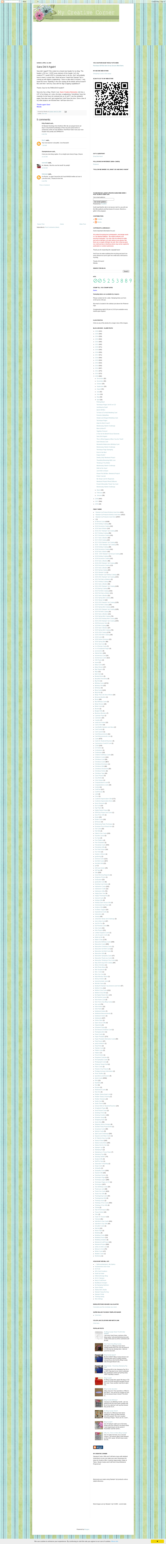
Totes (96, 1214)
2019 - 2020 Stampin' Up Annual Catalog (107, 554)
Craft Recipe (99, 792)
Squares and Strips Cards (103, 1136)
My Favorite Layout (100, 997)
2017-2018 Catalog (101, 540)
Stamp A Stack (99, 1140)
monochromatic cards (101, 981)
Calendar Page (99, 715)
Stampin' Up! (99, 1147)
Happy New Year (100, 893)
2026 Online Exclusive (102, 639)
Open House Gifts (100, 1023)
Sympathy (98, 1168)
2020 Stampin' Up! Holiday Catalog (105, 574)
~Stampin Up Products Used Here (105, 517)
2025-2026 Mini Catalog (102, 635)
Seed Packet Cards (101, 1110)
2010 (97, 373)
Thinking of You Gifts (101, 1205)
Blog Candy (98, 690)
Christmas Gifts (99, 766)
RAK (96, 1080)
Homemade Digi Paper (102, 905)
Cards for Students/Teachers (103, 741)
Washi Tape (98, 1230)
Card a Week (99, 725)
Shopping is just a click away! (102, 73)
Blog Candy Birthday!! (110, 1400)
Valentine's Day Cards (101, 1221)
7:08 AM (44, 145)
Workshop (98, 1256)
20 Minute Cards (100, 521)
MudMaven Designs (101, 1283)
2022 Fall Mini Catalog (102, 591)
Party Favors (99, 1041)
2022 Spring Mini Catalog (103, 598)
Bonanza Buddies (100, 697)
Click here (96, 1323)
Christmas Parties (100, 771)
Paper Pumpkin (99, 1036)
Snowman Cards (100, 1129)
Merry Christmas (100, 965)
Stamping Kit (99, 1150)
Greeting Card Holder (101, 884)
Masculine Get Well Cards (103, 951)
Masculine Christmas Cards (103, 946)
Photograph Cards (100, 1062)
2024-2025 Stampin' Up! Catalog (105, 621)
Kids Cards (98, 928)
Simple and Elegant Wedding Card (107, 418)
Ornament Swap (100, 1027)
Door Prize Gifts (99, 815)
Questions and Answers (102, 1076)
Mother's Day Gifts (100, 993)
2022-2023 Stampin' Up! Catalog (105, 602)
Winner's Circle (99, 1249)
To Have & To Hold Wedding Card (107, 412)
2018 (97, 352)
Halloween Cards (100, 886)
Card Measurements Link (102, 736)
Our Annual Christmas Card (103, 1029)
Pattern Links (99, 1050)
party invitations (99, 1043)
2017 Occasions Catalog (102, 535)
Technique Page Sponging (105, 449)
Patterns (97, 1053)
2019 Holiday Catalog (101, 556)
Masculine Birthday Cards (103, 942)
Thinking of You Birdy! (103, 463)
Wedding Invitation (100, 1240)
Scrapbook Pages (100, 1108)
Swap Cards (98, 1166)
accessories (98, 651)
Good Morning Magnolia (102, 875)
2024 (97, 336)
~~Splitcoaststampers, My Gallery (105, 1264)
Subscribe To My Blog (101, 1163)
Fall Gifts (97, 831)
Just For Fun (98, 923)
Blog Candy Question (110, 1389)
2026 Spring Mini (100, 641)
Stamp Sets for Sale (101, 1145)
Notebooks (98, 1018)
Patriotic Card (99, 1048)
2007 (97, 501)
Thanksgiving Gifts (100, 1198)
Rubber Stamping (100, 1099)
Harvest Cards (99, 898)
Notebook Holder (100, 1011)
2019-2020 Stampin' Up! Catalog (105, 563)
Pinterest (96, 164)
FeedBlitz (104, 204)
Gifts (96, 872)
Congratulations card (101, 782)
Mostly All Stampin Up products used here (107, 986)
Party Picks (98, 1046)
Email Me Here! (98, 156)
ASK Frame (98, 660)
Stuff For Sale (99, 1161)
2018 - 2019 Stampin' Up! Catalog (105, 544)
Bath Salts (98, 674)
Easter (97, 817)
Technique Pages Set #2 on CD (106, 404)
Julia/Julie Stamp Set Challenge (105, 919)
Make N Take (99, 939)
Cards (97, 738)
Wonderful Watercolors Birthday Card (108, 444)
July (98, 392)
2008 (97, 498)
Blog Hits (97, 692)
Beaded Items (99, 676)
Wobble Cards (99, 1253)
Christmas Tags (99, 773)
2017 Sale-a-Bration (101, 538)
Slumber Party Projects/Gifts (103, 1126)
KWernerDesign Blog (101, 1276)
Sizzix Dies (98, 1122)
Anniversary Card (100, 655)
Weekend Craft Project (102, 1242)
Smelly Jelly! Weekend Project (106, 457)
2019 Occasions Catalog (102, 558)
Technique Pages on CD (102, 1182)
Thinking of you (99, 1200)
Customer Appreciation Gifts (103, 799)
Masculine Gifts (99, 953)
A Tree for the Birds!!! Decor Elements (108, 434)
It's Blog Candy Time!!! (111, 1411)
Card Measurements (101, 734)
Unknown (45, 174)
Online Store (99, 1020)
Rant (96, 1085)
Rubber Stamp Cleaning (102, 1096)
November (100, 381)
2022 (97, 342)
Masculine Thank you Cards (103, 958)
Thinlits (97, 1207)
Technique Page (100, 1177)
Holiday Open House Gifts (103, 902)
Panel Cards (99, 1034)
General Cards (99, 859)
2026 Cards (98, 637)
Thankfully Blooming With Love (106, 460)
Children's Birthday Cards (103, 755)
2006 (97, 504)
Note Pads (98, 1009)
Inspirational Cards (100, 912)
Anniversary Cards (100, 658)
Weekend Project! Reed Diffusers (107, 481)
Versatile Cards (99, 1226)
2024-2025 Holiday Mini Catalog (105, 618)
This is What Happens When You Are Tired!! (110, 439)
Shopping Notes (100, 1120)
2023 (97, 339)
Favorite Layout (99, 835)
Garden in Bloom (100, 854)
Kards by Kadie (99, 1273)
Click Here (98, 1315)
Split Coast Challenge (101, 1133)
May (98, 397)
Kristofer (99, 219)
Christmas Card (99, 759)
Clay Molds (98, 778)
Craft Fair (98, 789)
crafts (96, 794)
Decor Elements (100, 803)
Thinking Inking (99, 1296)
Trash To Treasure (100, 1217)
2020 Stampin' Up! (100, 572)
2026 (97, 331)
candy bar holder (100, 722)
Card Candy (98, 729)
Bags (96, 671)
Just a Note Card (100, 921)
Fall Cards (98, 829)
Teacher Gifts (99, 1173)
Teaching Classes (100, 1175)
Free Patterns (99, 840)
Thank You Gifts (99, 1193)
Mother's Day (99, 988)
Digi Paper (98, 808)
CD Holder (98, 748)
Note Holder (98, 1006)
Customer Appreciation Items (103, 801)
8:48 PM (44, 134)
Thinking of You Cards (101, 1203)
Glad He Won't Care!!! (103, 423)
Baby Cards (98, 665)
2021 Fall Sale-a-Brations (103, 579)
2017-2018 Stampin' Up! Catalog (105, 542)
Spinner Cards (99, 1131)
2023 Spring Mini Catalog (103, 607)
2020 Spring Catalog (101, 570)
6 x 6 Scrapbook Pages (102, 648)
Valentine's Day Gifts (101, 1223)
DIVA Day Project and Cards (103, 812)
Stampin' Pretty (99, 1294)
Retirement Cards (100, 1089)
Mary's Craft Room (100, 1280)
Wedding (97, 1233)
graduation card (100, 882)
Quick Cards (98, 1078)
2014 (97, 363)
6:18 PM (44, 181)
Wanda (99, 222)
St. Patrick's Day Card (101, 1138)
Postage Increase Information (104, 1071)
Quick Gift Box (101, 410)
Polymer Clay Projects (101, 1069)
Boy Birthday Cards (101, 701)
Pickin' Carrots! (101, 476)
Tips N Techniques (100, 1210)
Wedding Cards (99, 1235)
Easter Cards (99, 819)
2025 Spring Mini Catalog (103, 630)
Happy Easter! (101, 455)
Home (62, 224)
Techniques (98, 1184)
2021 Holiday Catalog (101, 581)
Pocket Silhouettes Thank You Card (107, 484)
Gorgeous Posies (100, 877)
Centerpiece (98, 750)
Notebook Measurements (102, 1013)
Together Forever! (102, 431)
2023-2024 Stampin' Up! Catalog (105, 609)
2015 (97, 360)
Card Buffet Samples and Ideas (104, 727)
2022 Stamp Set (100, 600)
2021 (97, 344)
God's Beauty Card (102, 442)
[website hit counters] (113, 282)
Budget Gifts (98, 711)
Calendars (98, 718)
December (100, 378)
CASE (97, 745)
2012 (97, 368)
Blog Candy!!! (108, 1422)
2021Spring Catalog (101, 588)
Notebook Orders (100, 1016)
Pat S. (44, 140)
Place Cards (98, 1066)
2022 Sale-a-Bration (101, 595)
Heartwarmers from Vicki (102, 1266)
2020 (97, 347)
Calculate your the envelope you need (105, 1307)
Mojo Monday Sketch (101, 976)
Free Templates (99, 842)
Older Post (82, 224)
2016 (97, 357)
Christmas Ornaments (101, 769)
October (99, 384)
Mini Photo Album (100, 967)
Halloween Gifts (100, 891)
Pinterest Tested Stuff (101, 1064)
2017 (97, 355)
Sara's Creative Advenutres (69, 92)
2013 (97, 365)
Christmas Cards (100, 762)
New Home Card (100, 999)
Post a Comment (45, 185)
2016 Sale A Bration (101, 528)
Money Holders (99, 979)
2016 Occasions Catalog (102, 526)
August (99, 389)
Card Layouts (99, 732)
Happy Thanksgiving (101, 895)
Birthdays (98, 688)
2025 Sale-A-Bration (101, 628)
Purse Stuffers (99, 1073)
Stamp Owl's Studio (101, 1290)
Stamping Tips (99, 1154)
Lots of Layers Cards (101, 935)
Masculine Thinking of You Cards (105, 960)
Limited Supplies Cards (102, 933)
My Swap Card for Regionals (105, 479)
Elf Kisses (98, 822)
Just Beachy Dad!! (102, 407)
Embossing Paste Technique (103, 824)
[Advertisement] (83, 43)
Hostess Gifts (99, 907)
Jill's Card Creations (101, 1271)
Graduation (98, 879)
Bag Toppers (99, 669)
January (99, 495)
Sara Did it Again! (102, 436)
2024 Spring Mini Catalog (103, 616)
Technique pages (100, 1180)
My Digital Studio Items (102, 995)
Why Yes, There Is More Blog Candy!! (115, 1433)
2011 (97, 371)
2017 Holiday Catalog (101, 533)
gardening (98, 856)
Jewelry (97, 916)
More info (114, 1541)
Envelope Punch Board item (103, 826)
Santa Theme (99, 1103)
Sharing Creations (100, 1115)
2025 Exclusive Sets (101, 623)
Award (97, 662)
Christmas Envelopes (101, 764)
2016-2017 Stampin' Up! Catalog (105, 531)
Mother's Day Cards (101, 990)
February (100, 492)
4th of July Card (99, 644)
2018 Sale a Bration (101, 551)
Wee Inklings (99, 1299)
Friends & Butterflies (103, 415)
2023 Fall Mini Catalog (102, 605)
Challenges (98, 752)
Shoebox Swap (99, 1117)
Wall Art (97, 1228)
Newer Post (40, 224)
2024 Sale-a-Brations (101, 614)
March (99, 490)
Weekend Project (100, 1244)
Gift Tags (97, 870)
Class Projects (99, 775)
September (100, 386)
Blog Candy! (108, 1378)
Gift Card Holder (100, 868)
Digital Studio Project (101, 810)
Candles (97, 720)
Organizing (98, 1025)
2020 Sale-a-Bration (101, 568)
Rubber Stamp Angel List (102, 1094)
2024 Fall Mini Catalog (102, 611)
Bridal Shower (99, 704)
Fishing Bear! (101, 402)
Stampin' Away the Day (102, 1292)
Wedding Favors (100, 1237)
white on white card (101, 1247)
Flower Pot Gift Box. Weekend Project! (108, 473)
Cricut (96, 796)
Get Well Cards (99, 861)
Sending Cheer (99, 1113)
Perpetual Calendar (101, 1057)
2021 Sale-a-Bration (101, 584)
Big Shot (97, 681)
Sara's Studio (99, 1287)
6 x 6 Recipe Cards (101, 646)
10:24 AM (45, 157)
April (98, 399)
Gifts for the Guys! (102, 468)
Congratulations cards (101, 785)
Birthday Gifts (99, 685)
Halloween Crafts (100, 889)
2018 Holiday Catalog (101, 547)
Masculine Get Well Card (102, 949)
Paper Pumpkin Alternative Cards (105, 1039)
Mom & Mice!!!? (101, 428)
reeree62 (45, 163)
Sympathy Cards (100, 1170)
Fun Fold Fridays (100, 849)
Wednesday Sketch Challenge (106, 426)
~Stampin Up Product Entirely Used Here (107, 512)
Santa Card (98, 1101)
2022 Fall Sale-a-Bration (102, 593)
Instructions (98, 914)
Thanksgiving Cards (101, 1196)
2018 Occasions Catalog (102, 549)
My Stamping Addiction (102, 1285)
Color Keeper (99, 780)
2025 (97, 334)
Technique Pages (102, 420)
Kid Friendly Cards (100, 925)
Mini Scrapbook (99, 969)
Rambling (98, 1083)
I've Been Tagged (100, 909)
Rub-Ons (97, 1092)
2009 (97, 376)
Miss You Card (99, 974)
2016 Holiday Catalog (101, 524)
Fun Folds (98, 852)
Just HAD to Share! (102, 471)
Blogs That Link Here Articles (103, 695)
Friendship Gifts (99, 847)
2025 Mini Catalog (100, 625)
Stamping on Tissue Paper (103, 1152)
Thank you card (99, 1189)
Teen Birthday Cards (101, 1187)
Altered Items (99, 653)
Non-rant (44, 113)
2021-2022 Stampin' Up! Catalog (105, 586)
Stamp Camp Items (100, 1143)
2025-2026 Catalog (101, 632)
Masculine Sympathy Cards (103, 956)
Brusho (97, 708)
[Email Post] (65, 111)
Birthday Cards (99, 683)
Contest (97, 787)
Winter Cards (99, 1251)
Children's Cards (100, 757)
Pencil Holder (99, 1055)
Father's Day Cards (101, 833)
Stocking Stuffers (100, 1156)
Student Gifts (99, 1159)
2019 (97, 349)
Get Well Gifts (99, 863)
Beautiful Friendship (101, 678)
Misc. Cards (98, 972)
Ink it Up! (97, 1269)
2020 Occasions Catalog (102, 565)
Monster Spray (99, 983)
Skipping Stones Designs (102, 1124)
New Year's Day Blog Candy (103, 1002)
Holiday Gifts (99, 900)
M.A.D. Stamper (99, 1278)
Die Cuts (97, 805)
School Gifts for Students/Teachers (105, 1106)
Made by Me (98, 937)
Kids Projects (99, 930)
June (98, 394)
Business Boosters (100, 713)
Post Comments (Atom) (52, 227)
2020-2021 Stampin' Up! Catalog (105, 577)
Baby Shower (99, 667)
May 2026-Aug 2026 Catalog (104, 963)
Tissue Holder (99, 1212)
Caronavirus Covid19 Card (103, 743)
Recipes (97, 1087)
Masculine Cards (100, 944)
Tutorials (97, 1219)
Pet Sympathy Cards (101, 1059)
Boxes (97, 699)
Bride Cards (98, 706)
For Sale (97, 838)
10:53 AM (45, 168)
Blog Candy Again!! (110, 1355)
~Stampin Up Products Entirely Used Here (108, 514)
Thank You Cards (100, 1191)
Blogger (86, 1529)
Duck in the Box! (101, 452)
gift (96, 865)
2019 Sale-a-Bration (101, 561)
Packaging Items (100, 1032)
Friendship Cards (100, 845)
